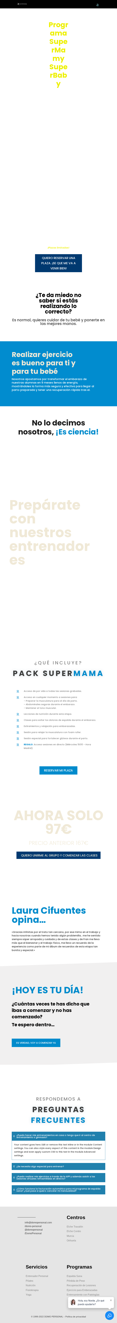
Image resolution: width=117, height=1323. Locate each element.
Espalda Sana (74, 1276)
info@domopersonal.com (38, 1222)
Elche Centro (74, 1231)
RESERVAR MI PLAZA (58, 770)
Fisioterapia (32, 1290)
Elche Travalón (75, 1226)
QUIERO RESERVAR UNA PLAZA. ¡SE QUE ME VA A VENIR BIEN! (58, 263)
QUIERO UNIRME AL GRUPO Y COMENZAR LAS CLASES (59, 855)
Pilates (29, 1281)
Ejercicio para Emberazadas (82, 1290)
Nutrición (30, 1285)
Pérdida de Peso (76, 1281)
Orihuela (71, 1240)
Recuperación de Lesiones (81, 1285)
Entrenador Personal (37, 1276)
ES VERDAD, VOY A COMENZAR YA (36, 1043)
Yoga (28, 1294)
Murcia (70, 1236)
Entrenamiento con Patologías (83, 1294)
